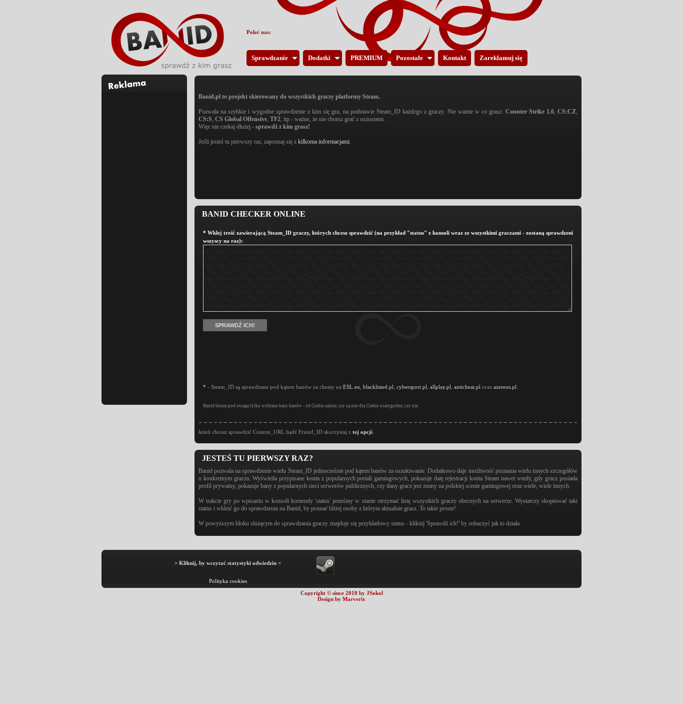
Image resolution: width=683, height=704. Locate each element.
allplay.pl (440, 387)
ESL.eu (351, 387)
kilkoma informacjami (324, 141)
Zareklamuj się (501, 58)
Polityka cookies (228, 581)
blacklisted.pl (378, 387)
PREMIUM (366, 58)
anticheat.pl (467, 387)
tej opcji (362, 432)
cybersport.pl (411, 387)
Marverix (354, 599)
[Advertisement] (144, 242)
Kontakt (454, 58)
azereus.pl (505, 387)
